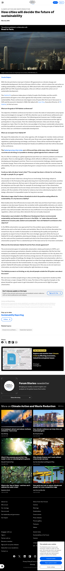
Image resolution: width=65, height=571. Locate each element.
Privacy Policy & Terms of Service (32, 561)
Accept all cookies (50, 558)
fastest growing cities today (13, 150)
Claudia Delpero (6, 77)
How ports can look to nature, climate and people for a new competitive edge (47, 486)
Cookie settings (51, 567)
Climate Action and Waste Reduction (15, 9)
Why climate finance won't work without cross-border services (47, 458)
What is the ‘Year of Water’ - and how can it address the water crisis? (15, 486)
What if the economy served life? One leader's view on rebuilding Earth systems (15, 458)
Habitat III (7, 95)
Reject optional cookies (51, 562)
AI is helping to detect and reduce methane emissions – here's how (16, 430)
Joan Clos (41, 102)
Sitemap (32, 564)
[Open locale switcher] (2, 566)
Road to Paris (7, 29)
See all (61, 406)
